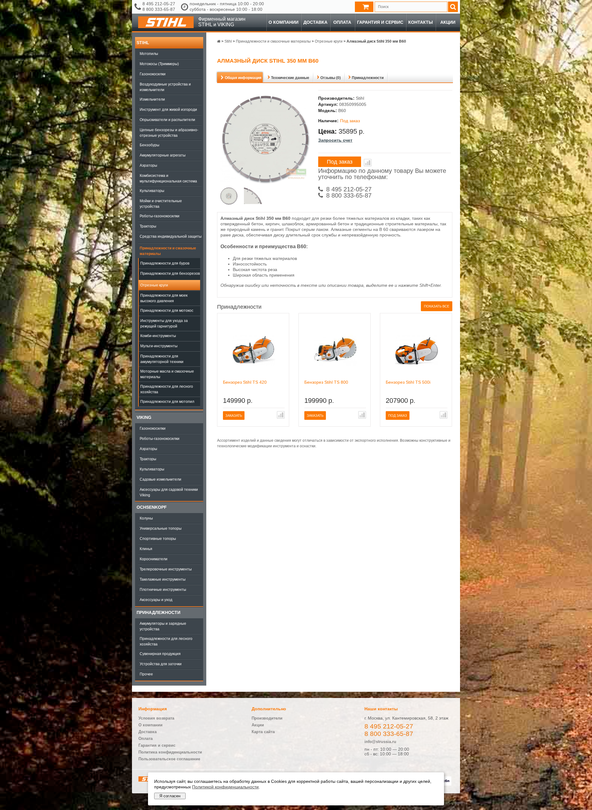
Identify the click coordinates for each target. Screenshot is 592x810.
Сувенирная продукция (160, 654)
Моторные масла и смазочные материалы (167, 374)
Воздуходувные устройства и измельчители (165, 87)
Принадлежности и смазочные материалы (168, 251)
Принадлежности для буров (164, 263)
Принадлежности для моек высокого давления (163, 298)
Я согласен (169, 796)
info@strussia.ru (380, 741)
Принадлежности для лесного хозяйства (166, 389)
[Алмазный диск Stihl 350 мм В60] (229, 196)
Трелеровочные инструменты (166, 569)
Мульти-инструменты (159, 346)
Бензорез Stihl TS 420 (245, 382)
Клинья (146, 549)
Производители (267, 718)
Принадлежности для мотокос (166, 310)
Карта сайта (263, 731)
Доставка (315, 22)
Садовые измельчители (160, 479)
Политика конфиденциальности (170, 752)
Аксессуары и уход (156, 600)
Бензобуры (149, 145)
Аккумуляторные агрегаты (163, 155)
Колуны (146, 518)
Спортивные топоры (158, 539)
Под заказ (339, 162)
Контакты (420, 22)
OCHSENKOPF (152, 507)
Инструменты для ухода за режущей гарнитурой (164, 323)
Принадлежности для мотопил (167, 401)
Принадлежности (158, 612)
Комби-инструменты (158, 336)
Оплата (342, 22)
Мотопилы (149, 54)
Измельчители (152, 99)
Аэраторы (148, 165)
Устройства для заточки (161, 664)
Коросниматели (153, 559)
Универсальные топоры (161, 528)
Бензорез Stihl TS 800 (326, 382)
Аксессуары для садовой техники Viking (169, 492)
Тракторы (148, 226)
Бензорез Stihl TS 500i (408, 382)
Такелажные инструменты (163, 579)
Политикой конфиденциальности (225, 786)
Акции (447, 22)
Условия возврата (156, 718)
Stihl (143, 42)
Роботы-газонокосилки (159, 216)
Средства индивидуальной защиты (171, 236)
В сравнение (368, 162)
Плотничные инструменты (163, 589)
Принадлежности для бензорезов (170, 273)
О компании (283, 22)
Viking (144, 417)
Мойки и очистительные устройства (161, 204)
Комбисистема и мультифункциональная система (168, 178)
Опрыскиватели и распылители (167, 120)
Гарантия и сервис (380, 22)
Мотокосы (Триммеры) (159, 64)
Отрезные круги (154, 285)
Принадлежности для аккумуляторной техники (161, 359)
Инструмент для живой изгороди (168, 109)
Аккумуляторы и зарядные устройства (163, 626)
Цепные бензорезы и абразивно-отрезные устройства (169, 133)
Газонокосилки (153, 74)
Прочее (146, 674)
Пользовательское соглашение (169, 759)
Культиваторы (152, 191)
